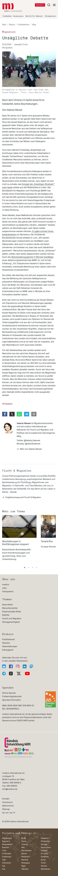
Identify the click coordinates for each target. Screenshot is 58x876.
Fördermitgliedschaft (12, 696)
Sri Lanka (44, 854)
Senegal (44, 844)
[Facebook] (11, 666)
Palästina (44, 838)
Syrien (43, 860)
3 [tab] (32, 567)
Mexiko (24, 854)
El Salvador (6, 854)
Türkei (43, 863)
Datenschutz (8, 806)
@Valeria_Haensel (32, 440)
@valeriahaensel (32, 443)
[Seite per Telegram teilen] (26, 414)
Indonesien (6, 863)
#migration (7, 47)
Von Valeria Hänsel (12, 109)
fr (14, 812)
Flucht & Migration (16, 470)
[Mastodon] (31, 666)
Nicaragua (25, 863)
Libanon (24, 844)
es (11, 812)
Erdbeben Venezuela (13, 16)
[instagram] (18, 666)
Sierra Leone (46, 847)
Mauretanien (26, 850)
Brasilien (5, 847)
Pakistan (24, 869)
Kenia (23, 841)
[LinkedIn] (24, 666)
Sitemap (6, 809)
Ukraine (44, 866)
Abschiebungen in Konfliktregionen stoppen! (15, 543)
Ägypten (5, 841)
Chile (4, 850)
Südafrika (44, 857)
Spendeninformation (11, 700)
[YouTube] (27, 673)
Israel (23, 838)
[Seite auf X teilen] (12, 414)
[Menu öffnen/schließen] (51, 5)
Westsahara (45, 869)
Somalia (44, 850)
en (7, 812)
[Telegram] (4, 673)
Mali (23, 847)
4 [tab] (36, 567)
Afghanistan (7, 838)
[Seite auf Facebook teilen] (4, 414)
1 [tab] (24, 567)
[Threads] (11, 673)
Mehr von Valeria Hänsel (31, 449)
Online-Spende (9, 693)
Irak (3, 866)
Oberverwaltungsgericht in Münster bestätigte (32, 257)
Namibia (24, 860)
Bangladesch (7, 844)
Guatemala (6, 857)
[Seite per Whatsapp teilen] (19, 414)
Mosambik (25, 857)
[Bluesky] (4, 666)
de (3, 812)
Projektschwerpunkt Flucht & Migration (23, 497)
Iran (3, 869)
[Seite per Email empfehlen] (33, 414)
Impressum (7, 802)
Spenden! (40, 5)
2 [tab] (28, 567)
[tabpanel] (19, 539)
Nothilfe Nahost (34, 16)
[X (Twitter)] (19, 673)
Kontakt (5, 799)
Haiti (4, 860)
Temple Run (47, 541)
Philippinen (45, 841)
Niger (23, 866)
